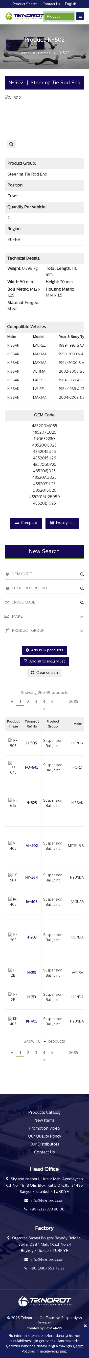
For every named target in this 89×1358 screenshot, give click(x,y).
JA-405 (32, 902)
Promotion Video (44, 1129)
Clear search (46, 673)
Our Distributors (44, 1145)
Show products (44, 1042)
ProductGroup (53, 724)
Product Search (53, 17)
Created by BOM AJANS (44, 1328)
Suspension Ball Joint (52, 743)
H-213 (31, 973)
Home (25, 53)
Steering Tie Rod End (27, 175)
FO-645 (31, 768)
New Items (44, 1121)
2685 (73, 702)
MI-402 (32, 846)
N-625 (32, 803)
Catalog (44, 53)
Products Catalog (44, 1113)
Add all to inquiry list (46, 662)
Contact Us (44, 1152)
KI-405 (31, 1022)
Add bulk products (46, 650)
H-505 (31, 743)
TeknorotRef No (32, 724)
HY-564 (31, 878)
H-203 (32, 937)
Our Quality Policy (44, 1137)
